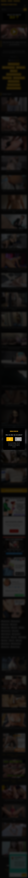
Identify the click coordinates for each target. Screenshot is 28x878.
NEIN (18, 439)
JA (10, 439)
